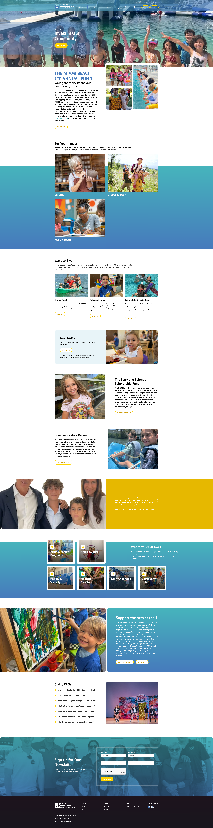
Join (154, 7)
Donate (145, 7)
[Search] (135, 7)
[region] (159, 504)
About (84, 804)
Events (84, 806)
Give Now (60, 314)
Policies (106, 809)
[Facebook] (136, 2)
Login (146, 2)
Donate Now (61, 45)
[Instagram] (140, 2)
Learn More (142, 662)
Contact (128, 804)
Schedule (107, 806)
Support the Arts (124, 662)
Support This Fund (124, 413)
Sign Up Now (107, 779)
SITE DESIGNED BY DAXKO (63, 821)
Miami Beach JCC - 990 (132, 806)
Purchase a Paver (63, 462)
